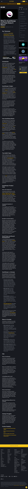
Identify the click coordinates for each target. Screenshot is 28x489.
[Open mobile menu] (26, 1)
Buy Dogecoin (16, 470)
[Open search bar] (21, 1)
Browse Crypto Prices (16, 459)
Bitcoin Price (15, 460)
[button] (26, 1)
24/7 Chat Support (23, 460)
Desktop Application (3, 464)
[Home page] (11, 1)
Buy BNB (15, 468)
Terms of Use (15, 485)
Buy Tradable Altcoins (16, 472)
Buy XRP (15, 469)
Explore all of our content (13, 445)
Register (24, 1)
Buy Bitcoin (15, 467)
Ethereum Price (16, 461)
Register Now (23, 72)
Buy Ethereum (16, 471)
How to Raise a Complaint (24, 470)
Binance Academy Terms (22, 485)
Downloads (2, 463)
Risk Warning (18, 485)
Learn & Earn (15, 458)
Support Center (23, 461)
